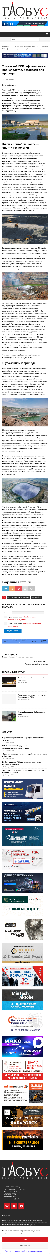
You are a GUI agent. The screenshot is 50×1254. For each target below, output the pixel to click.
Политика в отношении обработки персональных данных (24, 1251)
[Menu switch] (46, 34)
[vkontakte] (7, 1206)
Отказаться (25, 1246)
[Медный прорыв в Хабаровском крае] (9, 717)
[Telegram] (21, 1206)
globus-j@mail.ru (14, 1199)
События (7, 732)
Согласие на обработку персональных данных (18, 1225)
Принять (25, 1239)
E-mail (6, 613)
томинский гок (36, 597)
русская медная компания (20, 597)
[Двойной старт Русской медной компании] (9, 683)
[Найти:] (25, 39)
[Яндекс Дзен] (14, 1206)
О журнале (6, 1216)
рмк (8, 597)
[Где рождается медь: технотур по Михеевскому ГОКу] (9, 700)
